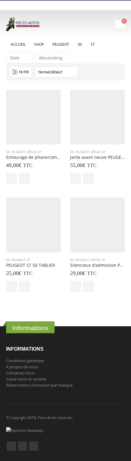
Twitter (22, 446)
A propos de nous (22, 367)
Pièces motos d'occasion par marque (39, 385)
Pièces (32, 152)
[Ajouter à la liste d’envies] (24, 178)
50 (8, 152)
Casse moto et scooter (26, 379)
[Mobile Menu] (109, 24)
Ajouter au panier (11, 178)
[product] (33, 117)
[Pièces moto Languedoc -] (23, 24)
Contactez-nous (20, 373)
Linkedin (33, 446)
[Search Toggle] (93, 24)
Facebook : (11, 446)
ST (39, 152)
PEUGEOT (18, 152)
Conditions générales (25, 360)
